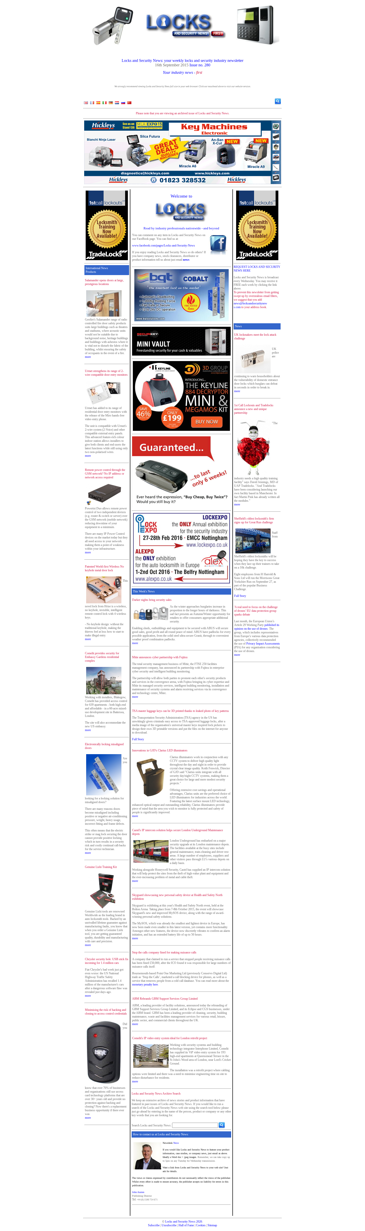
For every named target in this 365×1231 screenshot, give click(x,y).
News (176, 1143)
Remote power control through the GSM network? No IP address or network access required (105, 473)
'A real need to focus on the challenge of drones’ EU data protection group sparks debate (256, 610)
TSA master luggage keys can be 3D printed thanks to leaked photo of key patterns (180, 711)
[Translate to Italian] (104, 104)
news (186, 259)
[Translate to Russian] (123, 104)
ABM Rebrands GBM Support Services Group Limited (165, 998)
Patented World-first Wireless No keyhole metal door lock (104, 568)
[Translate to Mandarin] (129, 104)
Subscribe (154, 1225)
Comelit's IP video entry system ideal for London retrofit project (169, 1038)
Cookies (201, 1225)
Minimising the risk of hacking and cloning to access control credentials (106, 1011)
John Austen (138, 1192)
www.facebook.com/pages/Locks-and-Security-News (163, 245)
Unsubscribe (169, 1225)
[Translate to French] (92, 104)
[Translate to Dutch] (117, 104)
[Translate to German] (110, 104)
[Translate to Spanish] (98, 104)
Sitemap (212, 1225)
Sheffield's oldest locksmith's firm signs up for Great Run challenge (254, 520)
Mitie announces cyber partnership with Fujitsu (159, 657)
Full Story (138, 739)
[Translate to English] (86, 104)
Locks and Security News (180, 1221)
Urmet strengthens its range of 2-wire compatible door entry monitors (106, 372)
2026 (199, 1221)
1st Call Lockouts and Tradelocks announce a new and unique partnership (253, 409)
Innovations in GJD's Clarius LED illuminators (159, 750)
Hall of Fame (186, 1225)
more (88, 357)
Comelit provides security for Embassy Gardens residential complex (102, 657)
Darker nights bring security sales (152, 600)
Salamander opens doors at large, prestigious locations (104, 282)
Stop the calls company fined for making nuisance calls (164, 952)
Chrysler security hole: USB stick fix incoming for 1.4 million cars (106, 961)
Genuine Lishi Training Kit (101, 867)
